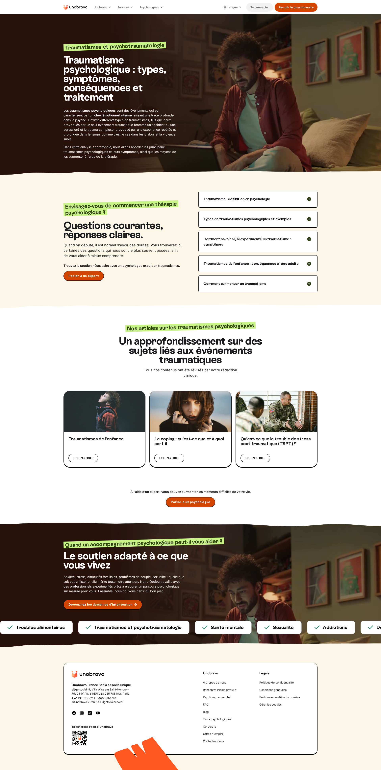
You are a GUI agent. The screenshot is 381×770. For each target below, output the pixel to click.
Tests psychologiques (217, 719)
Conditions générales (273, 689)
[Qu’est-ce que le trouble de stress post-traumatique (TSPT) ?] (276, 411)
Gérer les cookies (270, 704)
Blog (206, 711)
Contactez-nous (213, 741)
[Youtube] (97, 712)
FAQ (206, 704)
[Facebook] (74, 712)
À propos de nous (214, 682)
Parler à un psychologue (190, 502)
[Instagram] (82, 712)
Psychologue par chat (217, 697)
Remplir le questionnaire (296, 7)
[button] (102, 7)
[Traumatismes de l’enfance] (104, 411)
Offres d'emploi (213, 733)
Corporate (209, 726)
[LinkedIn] (90, 712)
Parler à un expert (83, 276)
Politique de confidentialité (276, 682)
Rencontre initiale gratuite (219, 689)
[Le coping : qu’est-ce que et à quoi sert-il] (190, 411)
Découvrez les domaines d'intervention (100, 604)
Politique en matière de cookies (279, 697)
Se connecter (259, 7)
